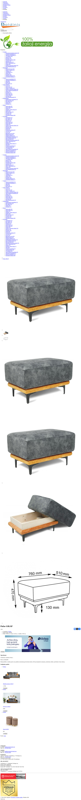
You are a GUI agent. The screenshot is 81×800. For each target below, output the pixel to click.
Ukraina (9, 631)
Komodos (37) (8, 92)
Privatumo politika (6, 4)
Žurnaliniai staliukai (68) (10, 59)
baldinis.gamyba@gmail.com (10, 751)
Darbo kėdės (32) (9, 107)
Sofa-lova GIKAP (6, 706)
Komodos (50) (8, 58)
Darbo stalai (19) (9, 123)
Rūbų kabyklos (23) (10, 100)
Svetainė (4, 51)
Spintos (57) (8, 142)
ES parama (5, 7)
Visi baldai (5, 116)
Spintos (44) (8, 73)
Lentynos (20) (8, 131)
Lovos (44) (8, 132)
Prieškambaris (6, 98)
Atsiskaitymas (3, 21)
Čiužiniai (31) (8, 71)
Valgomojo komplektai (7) (11, 55)
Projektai (5, 6)
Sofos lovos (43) (9, 87)
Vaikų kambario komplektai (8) (12, 90)
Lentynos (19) (8, 114)
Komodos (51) (8, 104)
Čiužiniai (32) (8, 121)
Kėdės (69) (8, 82)
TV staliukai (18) (9, 56)
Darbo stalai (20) (9, 106)
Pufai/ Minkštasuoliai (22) (11, 66)
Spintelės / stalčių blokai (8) (11, 109)
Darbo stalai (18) (9, 93)
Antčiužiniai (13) (9, 72)
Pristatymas (5, 2)
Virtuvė (4, 77)
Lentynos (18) (8, 61)
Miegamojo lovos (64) (10, 68)
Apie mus (5, 1)
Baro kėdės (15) (9, 83)
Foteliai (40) (8, 64)
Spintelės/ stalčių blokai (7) (11, 143)
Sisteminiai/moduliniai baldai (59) (12, 140)
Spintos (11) (8, 108)
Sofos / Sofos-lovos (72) (10, 63)
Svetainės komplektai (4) (10, 54)
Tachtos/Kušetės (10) (10, 147)
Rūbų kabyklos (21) (10, 111)
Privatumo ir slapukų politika (17, 797)
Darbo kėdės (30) (9, 94)
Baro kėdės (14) (9, 118)
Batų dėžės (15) (9, 101)
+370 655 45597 (7, 752)
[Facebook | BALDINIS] (6, 798)
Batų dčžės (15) (9, 119)
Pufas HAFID (6, 729)
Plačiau (4, 666)
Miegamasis (5, 67)
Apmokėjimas (6, 3)
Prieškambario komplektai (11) (12, 99)
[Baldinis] (11, 28)
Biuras (4, 105)
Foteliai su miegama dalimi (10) (12, 65)
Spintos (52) (8, 91)
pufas (5, 735)
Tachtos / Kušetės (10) (10, 70)
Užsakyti (2, 651)
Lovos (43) (8, 85)
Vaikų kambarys (6, 84)
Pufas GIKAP (6, 258)
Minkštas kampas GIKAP (8, 683)
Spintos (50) (8, 102)
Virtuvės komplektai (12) (11, 79)
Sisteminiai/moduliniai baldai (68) (12, 53)
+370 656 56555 (7, 748)
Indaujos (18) (8, 57)
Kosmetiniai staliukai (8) (10, 130)
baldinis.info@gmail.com (10, 746)
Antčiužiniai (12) (9, 117)
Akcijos (4, 8)
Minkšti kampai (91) (10, 62)
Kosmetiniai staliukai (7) (10, 76)
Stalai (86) (8, 81)
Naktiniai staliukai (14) (10, 75)
